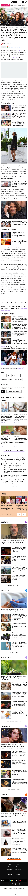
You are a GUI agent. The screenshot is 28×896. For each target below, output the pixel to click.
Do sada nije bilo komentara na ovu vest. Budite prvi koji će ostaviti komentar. (13, 387)
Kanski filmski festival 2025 (7, 379)
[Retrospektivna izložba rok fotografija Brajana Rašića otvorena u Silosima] (6, 579)
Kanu (20, 50)
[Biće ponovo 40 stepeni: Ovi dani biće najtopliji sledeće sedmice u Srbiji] (6, 242)
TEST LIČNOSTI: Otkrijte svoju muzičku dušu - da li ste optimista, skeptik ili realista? (13, 471)
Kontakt (17, 891)
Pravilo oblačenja (16, 375)
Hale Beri (3, 375)
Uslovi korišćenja (20, 368)
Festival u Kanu (18, 379)
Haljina (8, 375)
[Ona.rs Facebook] (8, 884)
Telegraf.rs (4, 2)
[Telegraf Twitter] (12, 884)
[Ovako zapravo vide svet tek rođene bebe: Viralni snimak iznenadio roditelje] (20, 430)
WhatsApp (24, 308)
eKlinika (5, 590)
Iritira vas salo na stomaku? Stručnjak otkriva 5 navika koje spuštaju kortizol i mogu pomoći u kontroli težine (13, 459)
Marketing (10, 888)
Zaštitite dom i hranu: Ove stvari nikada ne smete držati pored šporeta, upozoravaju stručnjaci (13, 465)
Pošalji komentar (14, 391)
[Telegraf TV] (19, 884)
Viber (2, 310)
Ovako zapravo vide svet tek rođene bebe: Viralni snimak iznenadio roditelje (14, 476)
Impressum (15, 888)
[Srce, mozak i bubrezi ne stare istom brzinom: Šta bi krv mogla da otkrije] (14, 600)
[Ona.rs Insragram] (15, 884)
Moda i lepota (4, 27)
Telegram (7, 310)
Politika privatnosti (12, 891)
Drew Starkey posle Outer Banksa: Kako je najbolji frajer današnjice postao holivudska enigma (13, 481)
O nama (5, 888)
